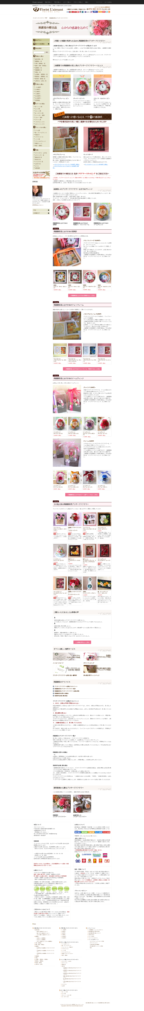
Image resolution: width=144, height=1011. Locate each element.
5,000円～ (38, 91)
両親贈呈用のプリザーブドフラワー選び (65, 688)
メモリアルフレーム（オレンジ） (60, 360)
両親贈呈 (37, 956)
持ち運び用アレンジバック (92, 675)
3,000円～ (38, 89)
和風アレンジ (38, 143)
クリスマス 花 (39, 161)
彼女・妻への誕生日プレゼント (43, 933)
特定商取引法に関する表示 (94, 931)
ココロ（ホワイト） (103, 528)
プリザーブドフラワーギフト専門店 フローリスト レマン (72, 1004)
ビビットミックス (39, 124)
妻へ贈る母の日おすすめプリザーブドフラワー (72, 979)
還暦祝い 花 (38, 61)
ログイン (39, 40)
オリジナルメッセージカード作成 (97, 941)
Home (34, 924)
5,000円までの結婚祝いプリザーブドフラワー (46, 948)
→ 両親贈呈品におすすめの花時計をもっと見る (82, 295)
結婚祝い (37, 946)
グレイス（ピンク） (58, 432)
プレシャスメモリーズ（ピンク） (89, 529)
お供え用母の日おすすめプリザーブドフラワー (72, 982)
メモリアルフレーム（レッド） (104, 360)
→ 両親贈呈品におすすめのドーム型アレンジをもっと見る (82, 494)
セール (37, 166)
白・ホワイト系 (39, 113)
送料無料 (37, 168)
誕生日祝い (37, 929)
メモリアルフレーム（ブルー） (89, 360)
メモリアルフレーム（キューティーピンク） (74, 360)
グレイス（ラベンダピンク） (89, 433)
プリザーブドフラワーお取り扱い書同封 (65, 675)
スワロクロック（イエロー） (74, 560)
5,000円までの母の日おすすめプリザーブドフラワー (72, 968)
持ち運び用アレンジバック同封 (96, 946)
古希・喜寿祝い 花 (40, 63)
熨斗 (91, 947)
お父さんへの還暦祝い (41, 939)
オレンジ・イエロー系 (66, 995)
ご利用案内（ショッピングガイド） (96, 929)
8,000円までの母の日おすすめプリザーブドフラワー (72, 971)
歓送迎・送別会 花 (40, 78)
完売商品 (37, 100)
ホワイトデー (65, 962)
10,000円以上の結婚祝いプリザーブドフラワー (45, 954)
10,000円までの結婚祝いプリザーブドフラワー (45, 951)
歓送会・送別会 (38, 962)
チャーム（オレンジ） (73, 486)
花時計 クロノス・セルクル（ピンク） (89, 286)
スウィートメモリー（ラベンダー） (60, 529)
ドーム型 (37, 130)
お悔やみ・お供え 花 (40, 81)
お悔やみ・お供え (39, 964)
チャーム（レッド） (88, 486)
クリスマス (64, 984)
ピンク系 (37, 108)
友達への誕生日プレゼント (42, 931)
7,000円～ (38, 93)
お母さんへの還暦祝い (41, 938)
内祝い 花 (37, 72)
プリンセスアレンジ (40, 141)
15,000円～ (38, 98)
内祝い (36, 957)
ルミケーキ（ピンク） (59, 559)
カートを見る (108, 2)
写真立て (37, 134)
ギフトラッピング (89, 663)
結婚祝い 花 (38, 67)
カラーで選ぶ (66, 2)
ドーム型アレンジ (65, 944)
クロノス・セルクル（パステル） (104, 286)
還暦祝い (37, 936)
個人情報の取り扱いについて (95, 933)
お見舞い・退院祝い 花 (41, 74)
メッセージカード (58, 663)
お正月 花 (37, 163)
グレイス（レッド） (103, 432)
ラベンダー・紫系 (39, 115)
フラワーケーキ (39, 137)
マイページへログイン (93, 937)
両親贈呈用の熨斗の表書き (62, 693)
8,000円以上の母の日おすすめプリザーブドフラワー (72, 974)
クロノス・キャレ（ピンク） (74, 286)
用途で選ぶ (48, 2)
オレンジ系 (38, 111)
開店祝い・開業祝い (39, 961)
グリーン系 (38, 119)
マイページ (99, 2)
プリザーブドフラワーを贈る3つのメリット (66, 686)
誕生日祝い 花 (39, 59)
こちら (87, 836)
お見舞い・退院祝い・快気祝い (41, 959)
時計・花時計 (38, 145)
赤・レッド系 (38, 106)
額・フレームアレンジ (41, 132)
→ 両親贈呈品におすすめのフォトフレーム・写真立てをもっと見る (82, 369)
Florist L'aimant (37, 2)
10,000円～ (38, 96)
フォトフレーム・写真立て (67, 947)
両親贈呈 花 (38, 70)
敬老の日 (64, 964)
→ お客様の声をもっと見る (82, 642)
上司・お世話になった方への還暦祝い (44, 941)
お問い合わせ (91, 934)
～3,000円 (38, 87)
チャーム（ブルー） (103, 486)
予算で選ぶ (57, 2)
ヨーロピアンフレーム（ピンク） (60, 593)
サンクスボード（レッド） (104, 559)
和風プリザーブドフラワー (67, 953)
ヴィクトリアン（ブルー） (89, 592)
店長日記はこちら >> (37, 205)
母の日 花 (37, 159)
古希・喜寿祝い (38, 943)
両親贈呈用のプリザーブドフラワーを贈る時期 (67, 691)
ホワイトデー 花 (39, 155)
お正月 (63, 985)
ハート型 (37, 139)
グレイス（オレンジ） (73, 432)
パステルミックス (39, 121)
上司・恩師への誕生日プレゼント (43, 934)
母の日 (63, 966)
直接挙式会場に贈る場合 (61, 695)
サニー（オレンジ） (103, 592)
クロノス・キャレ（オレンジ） (60, 286)
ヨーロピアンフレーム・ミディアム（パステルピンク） (89, 561)
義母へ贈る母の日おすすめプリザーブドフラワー (72, 976)
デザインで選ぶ (78, 2)
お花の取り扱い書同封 (94, 944)
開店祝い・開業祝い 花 (41, 76)
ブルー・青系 (38, 117)
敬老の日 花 (38, 157)
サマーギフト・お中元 (41, 153)
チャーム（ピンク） (58, 486)
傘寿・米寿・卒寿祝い (41, 65)
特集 (86, 2)
